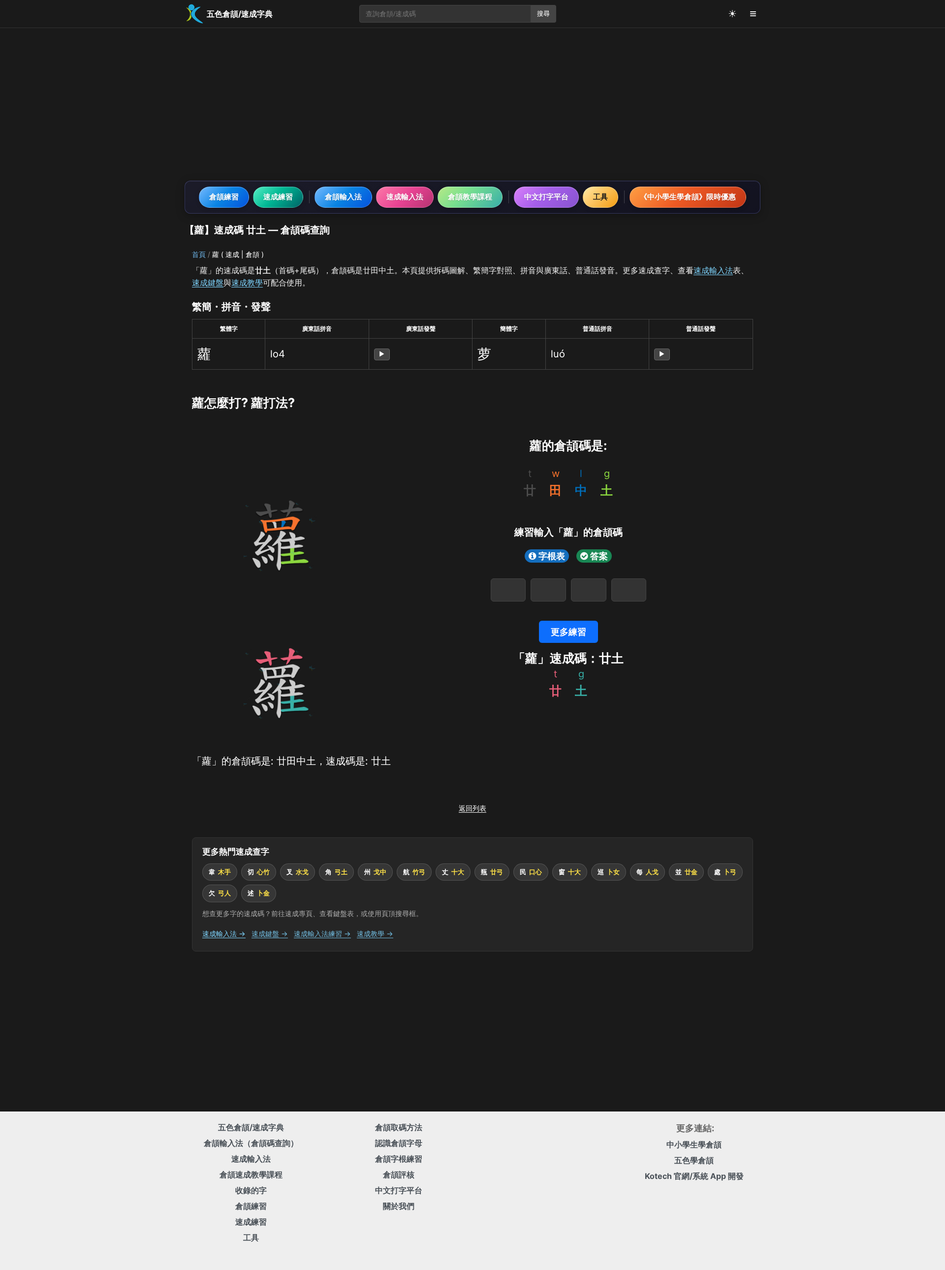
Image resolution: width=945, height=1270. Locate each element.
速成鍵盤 (207, 282)
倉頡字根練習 (398, 1159)
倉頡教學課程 (470, 196)
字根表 (551, 556)
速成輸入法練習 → (322, 933)
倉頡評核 (398, 1174)
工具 (600, 196)
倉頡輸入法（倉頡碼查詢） (251, 1143)
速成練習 (278, 196)
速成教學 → (375, 933)
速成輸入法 (404, 196)
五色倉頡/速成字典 (251, 1127)
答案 (599, 556)
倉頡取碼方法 (398, 1127)
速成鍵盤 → (270, 933)
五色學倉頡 (694, 1160)
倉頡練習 (224, 196)
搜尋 (543, 13)
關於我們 (398, 1206)
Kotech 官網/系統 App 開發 (694, 1176)
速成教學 (247, 282)
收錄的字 (251, 1190)
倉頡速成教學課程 (251, 1174)
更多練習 (568, 632)
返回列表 (472, 808)
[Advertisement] (472, 104)
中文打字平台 (546, 196)
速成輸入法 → (224, 933)
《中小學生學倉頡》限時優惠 (688, 196)
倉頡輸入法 (343, 196)
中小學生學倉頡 (694, 1144)
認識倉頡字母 (398, 1143)
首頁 (199, 254)
